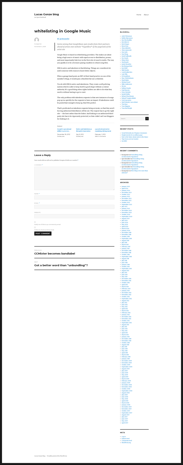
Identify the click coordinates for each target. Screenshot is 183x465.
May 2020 (125, 224)
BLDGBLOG (125, 42)
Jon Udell (124, 68)
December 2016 (126, 250)
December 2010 (126, 339)
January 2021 (126, 208)
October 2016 (126, 254)
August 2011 (125, 325)
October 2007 (126, 411)
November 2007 (127, 409)
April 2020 (125, 226)
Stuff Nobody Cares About (130, 102)
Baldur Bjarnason (127, 38)
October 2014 (126, 282)
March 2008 (125, 403)
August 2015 (125, 270)
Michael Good (126, 82)
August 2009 (126, 369)
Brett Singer (125, 44)
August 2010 (125, 345)
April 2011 (125, 333)
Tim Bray (125, 104)
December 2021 (126, 198)
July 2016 (124, 260)
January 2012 (126, 315)
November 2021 (126, 200)
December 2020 (127, 210)
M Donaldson (126, 76)
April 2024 (125, 188)
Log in (124, 436)
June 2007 (125, 419)
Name (37, 194)
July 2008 (125, 395)
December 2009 (127, 361)
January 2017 (126, 248)
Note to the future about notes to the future (135, 137)
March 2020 (125, 228)
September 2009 (127, 367)
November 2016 (126, 252)
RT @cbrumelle (63, 39)
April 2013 (125, 284)
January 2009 (126, 383)
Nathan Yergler (126, 88)
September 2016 (127, 256)
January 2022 (126, 196)
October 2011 (126, 321)
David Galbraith (126, 56)
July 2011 (124, 327)
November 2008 (127, 387)
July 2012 (124, 303)
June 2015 (125, 274)
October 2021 (126, 202)
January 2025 (126, 186)
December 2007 (127, 407)
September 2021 (127, 204)
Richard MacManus (128, 96)
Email (37, 203)
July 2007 (124, 417)
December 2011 (126, 317)
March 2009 (125, 379)
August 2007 (125, 415)
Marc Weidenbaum (128, 78)
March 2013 (125, 286)
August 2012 (125, 301)
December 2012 (126, 292)
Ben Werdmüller (127, 40)
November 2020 (127, 212)
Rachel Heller (126, 94)
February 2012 (126, 313)
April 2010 (125, 353)
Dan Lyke (125, 52)
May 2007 (125, 421)
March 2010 (125, 355)
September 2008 (127, 391)
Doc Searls (125, 58)
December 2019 (126, 232)
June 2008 (125, 397)
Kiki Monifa (125, 70)
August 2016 (125, 258)
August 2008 (126, 393)
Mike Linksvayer (127, 84)
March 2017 (125, 244)
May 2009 (125, 375)
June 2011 (124, 329)
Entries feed (125, 438)
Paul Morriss (126, 90)
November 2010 (126, 341)
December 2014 (126, 278)
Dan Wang (125, 54)
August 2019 (125, 240)
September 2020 (127, 216)
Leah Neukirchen (127, 72)
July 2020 (125, 220)
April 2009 (125, 377)
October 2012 (126, 297)
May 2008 (125, 399)
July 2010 (124, 347)
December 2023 (127, 192)
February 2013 (126, 288)
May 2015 (124, 276)
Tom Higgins (126, 106)
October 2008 (126, 389)
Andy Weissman (127, 36)
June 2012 (125, 305)
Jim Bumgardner (127, 66)
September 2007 (127, 413)
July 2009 (125, 371)
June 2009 (125, 373)
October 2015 (126, 266)
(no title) (124, 141)
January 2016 (126, 264)
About (146, 15)
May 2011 (124, 331)
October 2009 (126, 365)
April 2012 (125, 309)
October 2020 (126, 214)
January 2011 (126, 337)
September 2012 (127, 299)
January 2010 (126, 359)
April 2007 (125, 423)
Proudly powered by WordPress (57, 456)
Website (37, 212)
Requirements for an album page (132, 135)
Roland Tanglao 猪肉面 (129, 98)
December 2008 (127, 385)
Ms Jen (124, 86)
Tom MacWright (127, 108)
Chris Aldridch (126, 48)
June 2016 (125, 262)
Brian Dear (125, 46)
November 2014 (126, 280)
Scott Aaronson (126, 100)
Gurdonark (125, 62)
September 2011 (127, 323)
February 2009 (126, 381)
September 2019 (127, 238)
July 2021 (124, 206)
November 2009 (127, 363)
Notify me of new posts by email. (44, 230)
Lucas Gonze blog (46, 14)
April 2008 (125, 401)
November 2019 (126, 234)
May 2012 (125, 307)
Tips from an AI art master (130, 139)
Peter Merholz (126, 92)
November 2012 (126, 295)
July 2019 (124, 242)
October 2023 (126, 194)
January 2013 (126, 290)
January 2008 (126, 405)
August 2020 (126, 218)
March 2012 (125, 311)
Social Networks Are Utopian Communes (134, 133)
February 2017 (126, 246)
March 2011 (125, 335)
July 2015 (124, 272)
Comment (38, 165)
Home (138, 15)
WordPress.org (126, 442)
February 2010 (126, 357)
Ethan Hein (125, 60)
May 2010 (125, 351)
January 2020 (126, 230)
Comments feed (127, 440)
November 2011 (126, 319)
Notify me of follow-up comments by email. (47, 224)
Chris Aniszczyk (126, 50)
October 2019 (126, 236)
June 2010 (125, 349)
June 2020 (125, 222)
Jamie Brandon (126, 64)
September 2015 (127, 268)
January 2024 (126, 190)
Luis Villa (124, 74)
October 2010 (126, 343)
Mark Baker (125, 80)
